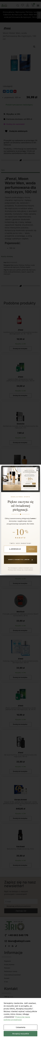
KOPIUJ (32, 549)
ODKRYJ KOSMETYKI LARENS (20, 559)
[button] (38, 468)
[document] (20, 520)
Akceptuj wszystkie (20, 1033)
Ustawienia (20, 1027)
